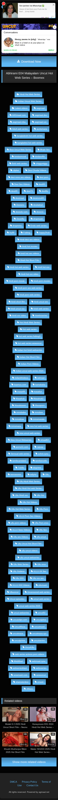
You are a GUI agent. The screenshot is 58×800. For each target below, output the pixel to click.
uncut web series (41, 599)
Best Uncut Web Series (20, 149)
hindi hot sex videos (29, 253)
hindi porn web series (30, 295)
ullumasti (42, 585)
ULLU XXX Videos (20, 585)
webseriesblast (20, 668)
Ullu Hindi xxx (21, 495)
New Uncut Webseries (21, 440)
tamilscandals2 (19, 460)
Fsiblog (26, 232)
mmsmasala (38, 419)
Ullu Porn (43, 509)
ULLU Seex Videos (21, 530)
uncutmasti (39, 626)
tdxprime (37, 467)
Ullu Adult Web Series (29, 481)
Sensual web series (20, 454)
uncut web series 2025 (29, 606)
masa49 (21, 391)
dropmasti (38, 219)
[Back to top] (49, 791)
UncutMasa (20, 626)
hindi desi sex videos (29, 239)
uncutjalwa (41, 619)
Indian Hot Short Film (30, 357)
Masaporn (40, 405)
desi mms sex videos (20, 177)
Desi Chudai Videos (37, 170)
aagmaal (40, 108)
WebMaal (18, 661)
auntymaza (42, 129)
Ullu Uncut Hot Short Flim (29, 543)
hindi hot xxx (43, 267)
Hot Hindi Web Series (30, 322)
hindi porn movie (17, 281)
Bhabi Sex (45, 149)
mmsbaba (21, 412)
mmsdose (19, 419)
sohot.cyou (43, 454)
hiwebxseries (41, 315)
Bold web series (19, 163)
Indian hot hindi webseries (29, 350)
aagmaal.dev (41, 115)
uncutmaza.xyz (39, 633)
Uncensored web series (38, 592)
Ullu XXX (19, 578)
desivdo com (22, 212)
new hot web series (39, 426)
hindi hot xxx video (29, 274)
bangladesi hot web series (29, 142)
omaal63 (44, 440)
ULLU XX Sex (39, 571)
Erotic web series (38, 225)
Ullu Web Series (20, 564)
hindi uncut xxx (18, 308)
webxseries (41, 668)
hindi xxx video (19, 315)
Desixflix (20, 219)
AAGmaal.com (19, 115)
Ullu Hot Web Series (20, 509)
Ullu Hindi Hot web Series (29, 488)
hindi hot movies (29, 246)
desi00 (42, 184)
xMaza (29, 689)
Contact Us (32, 785)
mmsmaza (16, 426)
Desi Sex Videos (22, 184)
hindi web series (41, 308)
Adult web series (20, 129)
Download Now (30, 61)
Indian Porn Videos (30, 364)
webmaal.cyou (38, 661)
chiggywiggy (41, 163)
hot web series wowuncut (29, 343)
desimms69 (38, 198)
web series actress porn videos (29, 654)
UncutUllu (29, 647)
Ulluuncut (14, 592)
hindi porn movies (42, 281)
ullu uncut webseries (29, 557)
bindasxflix (40, 156)
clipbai (16, 170)
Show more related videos (29, 762)
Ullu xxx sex (38, 578)
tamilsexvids (41, 460)
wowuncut (41, 675)
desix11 (40, 212)
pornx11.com (22, 447)
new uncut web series (29, 433)
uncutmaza (18, 633)
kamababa (40, 384)
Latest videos (21, 108)
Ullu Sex (43, 530)
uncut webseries (21, 612)
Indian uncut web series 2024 (29, 371)
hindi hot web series (19, 267)
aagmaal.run (41, 122)
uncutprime (19, 640)
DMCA (13, 782)
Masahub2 (38, 398)
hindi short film (18, 301)
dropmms (17, 225)
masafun (38, 391)
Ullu (47, 474)
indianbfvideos (21, 378)
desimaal (19, 198)
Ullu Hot (40, 495)
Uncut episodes (17, 599)
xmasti (40, 682)
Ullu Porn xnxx (41, 523)
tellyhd (33, 474)
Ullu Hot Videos (29, 502)
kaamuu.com (20, 384)
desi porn (44, 177)
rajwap (40, 447)
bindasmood (20, 156)
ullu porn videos (18, 523)
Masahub (20, 398)
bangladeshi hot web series (30, 136)
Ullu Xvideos (19, 571)
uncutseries (39, 640)
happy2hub (44, 232)
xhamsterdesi (22, 682)
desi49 (14, 191)
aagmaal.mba (19, 122)
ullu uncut (41, 537)
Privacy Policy (29, 782)
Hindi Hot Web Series (30, 94)
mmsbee (39, 412)
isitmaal (40, 378)
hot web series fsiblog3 (29, 336)
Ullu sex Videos (20, 537)
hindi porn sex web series (30, 288)
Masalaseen (20, 405)
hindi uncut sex (41, 301)
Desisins (20, 205)
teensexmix (15, 474)
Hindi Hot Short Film (29, 260)
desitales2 (38, 205)
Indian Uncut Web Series (29, 101)
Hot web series (30, 329)
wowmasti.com (20, 675)
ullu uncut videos (29, 550)
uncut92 (42, 612)
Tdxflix (21, 467)
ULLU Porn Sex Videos (29, 516)
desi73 (29, 191)
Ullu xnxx (41, 564)
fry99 (12, 232)
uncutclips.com (20, 619)
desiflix (45, 191)
